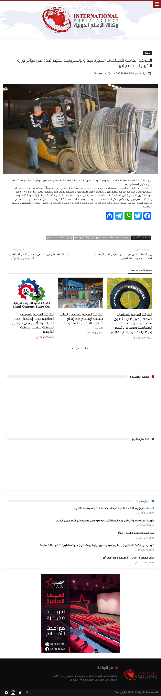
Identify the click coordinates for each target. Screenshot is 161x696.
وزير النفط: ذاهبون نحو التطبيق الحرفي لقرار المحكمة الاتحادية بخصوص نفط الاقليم (123, 254)
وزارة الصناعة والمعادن (59, 237)
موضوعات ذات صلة (141, 269)
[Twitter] (20, 693)
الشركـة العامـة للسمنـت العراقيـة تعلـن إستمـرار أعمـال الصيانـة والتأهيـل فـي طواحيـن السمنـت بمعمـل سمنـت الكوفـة (33, 323)
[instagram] (13, 693)
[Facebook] (27, 693)
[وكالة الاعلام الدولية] (80, 4)
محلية (147, 52)
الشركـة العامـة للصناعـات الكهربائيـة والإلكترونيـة (102, 237)
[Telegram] (6, 693)
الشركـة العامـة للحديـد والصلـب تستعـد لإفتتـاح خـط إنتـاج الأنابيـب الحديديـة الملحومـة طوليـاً (81, 321)
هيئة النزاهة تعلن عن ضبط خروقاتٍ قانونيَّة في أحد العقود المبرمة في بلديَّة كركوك (39, 254)
